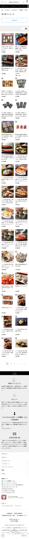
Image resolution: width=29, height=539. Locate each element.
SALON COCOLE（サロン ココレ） (9, 486)
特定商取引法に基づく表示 (8, 515)
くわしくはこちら (6, 428)
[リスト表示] (22, 28)
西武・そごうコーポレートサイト (8, 483)
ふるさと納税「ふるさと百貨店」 (8, 490)
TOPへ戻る (14, 373)
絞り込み (14, 20)
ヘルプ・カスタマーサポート (8, 505)
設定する (24, 535)
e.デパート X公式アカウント (7, 492)
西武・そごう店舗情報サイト (8, 481)
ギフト (19, 6)
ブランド (4, 457)
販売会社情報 (17, 513)
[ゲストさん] (23, 2)
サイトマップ (18, 505)
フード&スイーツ (14, 9)
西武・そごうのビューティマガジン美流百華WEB (12, 484)
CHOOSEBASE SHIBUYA (7, 488)
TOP (2, 9)
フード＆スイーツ (13, 6)
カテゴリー (5, 454)
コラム (3, 473)
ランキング (7, 9)
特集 (3, 470)
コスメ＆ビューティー (5, 6)
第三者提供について (22, 515)
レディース (24, 6)
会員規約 (9, 513)
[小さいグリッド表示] (25, 28)
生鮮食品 (21, 9)
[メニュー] (1, 2)
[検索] (5, 2)
